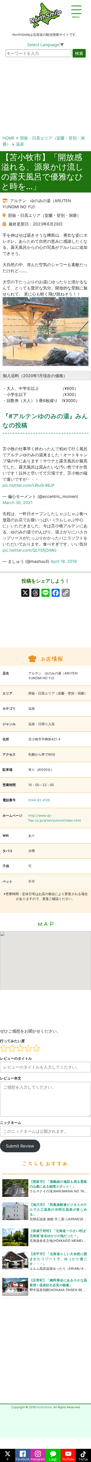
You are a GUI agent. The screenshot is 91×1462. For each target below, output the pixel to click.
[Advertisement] (22, 626)
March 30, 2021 (17, 502)
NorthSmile (44, 1407)
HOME (9, 138)
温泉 (20, 144)
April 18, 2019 (64, 561)
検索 (79, 53)
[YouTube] (68, 1452)
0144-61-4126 (39, 800)
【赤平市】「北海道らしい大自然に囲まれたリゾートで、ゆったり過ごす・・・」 (58, 1258)
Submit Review (20, 1145)
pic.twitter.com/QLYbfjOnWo (30, 550)
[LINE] (53, 1452)
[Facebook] (22, 1452)
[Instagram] (38, 1452)
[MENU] (76, 10)
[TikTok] (83, 1452)
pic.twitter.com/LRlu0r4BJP (29, 485)
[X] (25, 593)
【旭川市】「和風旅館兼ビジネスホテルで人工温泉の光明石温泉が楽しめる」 (58, 1209)
